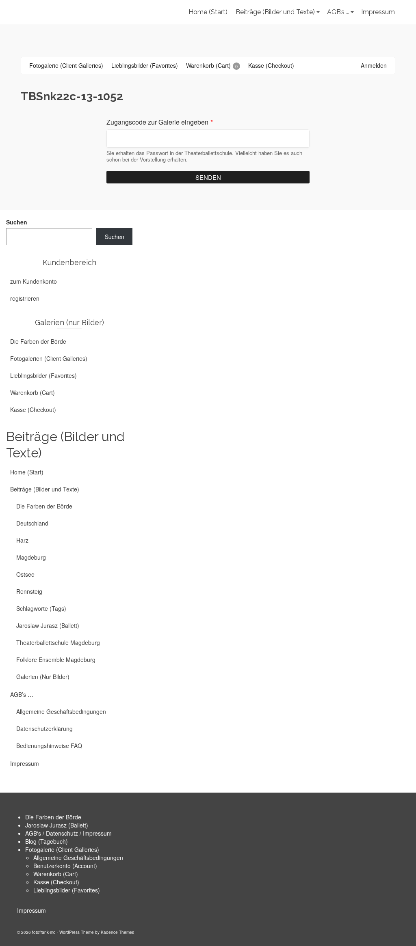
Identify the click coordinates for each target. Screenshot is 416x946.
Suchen (16, 222)
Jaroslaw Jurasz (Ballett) (56, 825)
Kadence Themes (117, 932)
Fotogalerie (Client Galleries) (62, 849)
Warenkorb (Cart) (55, 874)
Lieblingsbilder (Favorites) (66, 890)
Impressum (31, 910)
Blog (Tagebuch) (46, 841)
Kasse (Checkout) (56, 882)
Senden (208, 177)
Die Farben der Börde (53, 817)
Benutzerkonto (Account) (65, 866)
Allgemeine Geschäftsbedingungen (78, 857)
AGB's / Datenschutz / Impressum (68, 833)
